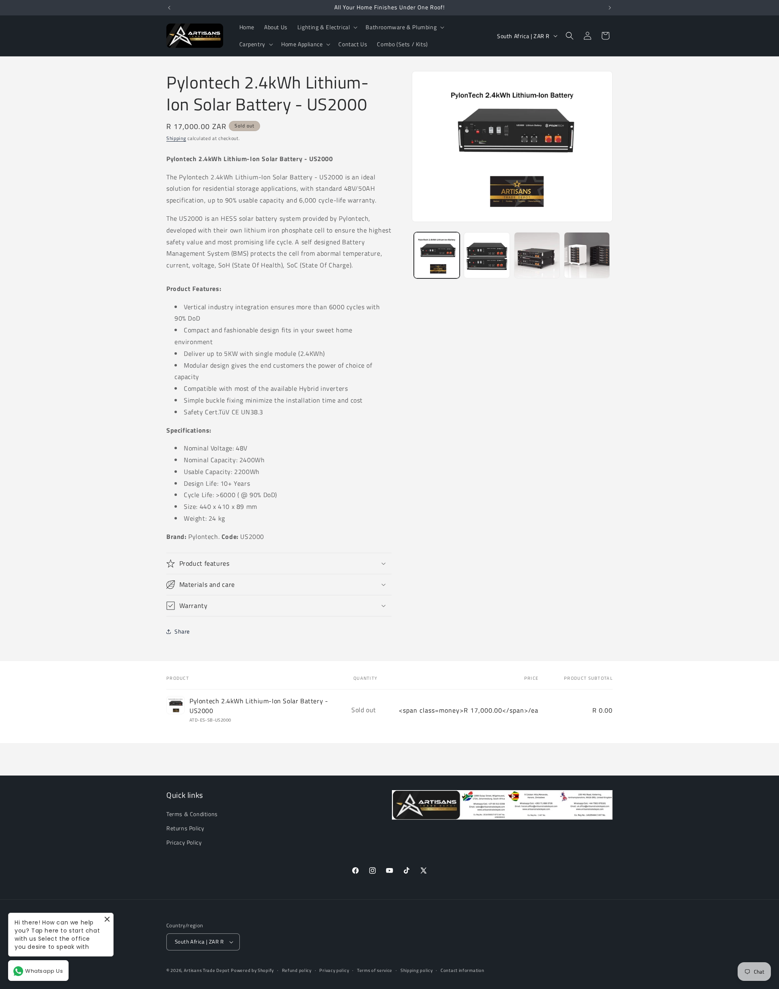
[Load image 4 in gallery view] (587, 255)
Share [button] (182, 631)
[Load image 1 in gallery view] (437, 255)
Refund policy (297, 970)
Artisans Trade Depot (207, 970)
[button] (327, 27)
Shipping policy (416, 970)
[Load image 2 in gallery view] (487, 255)
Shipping (176, 138)
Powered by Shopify (252, 970)
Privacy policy (334, 970)
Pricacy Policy (184, 842)
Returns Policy (185, 828)
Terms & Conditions (192, 814)
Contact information (462, 970)
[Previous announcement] (169, 7)
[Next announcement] (610, 7)
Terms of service (374, 970)
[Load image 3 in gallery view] (537, 255)
